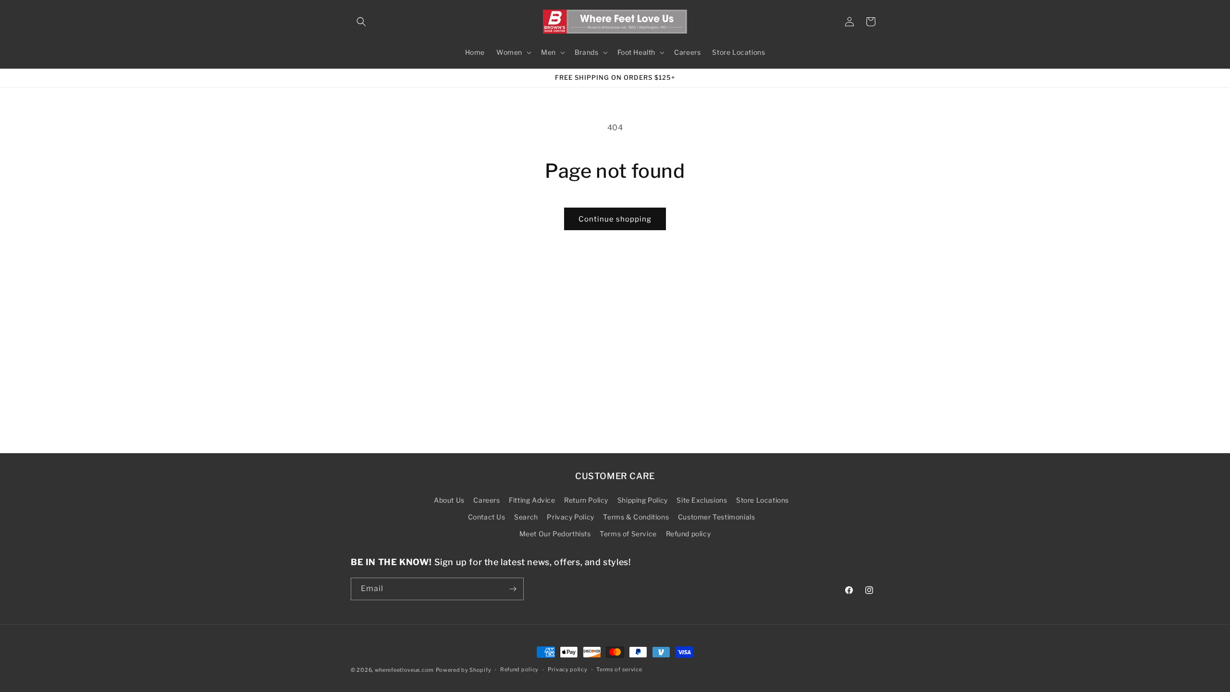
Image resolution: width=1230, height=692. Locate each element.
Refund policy (688, 534)
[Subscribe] (512, 589)
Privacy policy (568, 669)
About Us (449, 500)
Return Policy (586, 500)
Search (526, 517)
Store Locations (762, 500)
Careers (486, 500)
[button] (361, 21)
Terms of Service (628, 534)
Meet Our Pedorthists (555, 534)
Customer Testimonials (716, 517)
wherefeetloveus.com (404, 670)
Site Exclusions (701, 500)
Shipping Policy (642, 500)
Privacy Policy (570, 517)
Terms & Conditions (636, 517)
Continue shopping (615, 219)
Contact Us (486, 517)
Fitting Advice (532, 500)
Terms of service (619, 669)
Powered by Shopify (464, 670)
